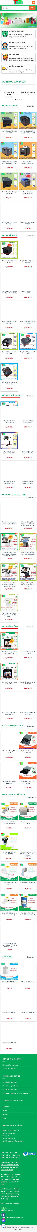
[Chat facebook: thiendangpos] (3, 1220)
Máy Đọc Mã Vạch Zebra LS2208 (27, 421)
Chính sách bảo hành (9, 1089)
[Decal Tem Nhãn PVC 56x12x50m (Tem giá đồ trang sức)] (28, 841)
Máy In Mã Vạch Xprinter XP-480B (28, 322)
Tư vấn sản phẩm (8, 1069)
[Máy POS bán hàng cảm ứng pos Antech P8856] (9, 511)
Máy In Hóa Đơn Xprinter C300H (28, 192)
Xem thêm (30, 106)
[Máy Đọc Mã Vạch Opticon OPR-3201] (9, 440)
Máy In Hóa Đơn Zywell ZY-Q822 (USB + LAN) (27, 132)
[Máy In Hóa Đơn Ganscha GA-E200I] (28, 150)
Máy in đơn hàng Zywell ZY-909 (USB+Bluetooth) (9, 292)
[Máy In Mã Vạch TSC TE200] (28, 280)
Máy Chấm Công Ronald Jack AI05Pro (9, 683)
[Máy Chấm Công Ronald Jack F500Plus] (28, 671)
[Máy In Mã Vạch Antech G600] (28, 341)
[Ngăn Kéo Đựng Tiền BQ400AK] (28, 740)
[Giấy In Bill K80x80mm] (9, 1032)
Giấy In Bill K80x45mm (9, 1012)
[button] (34, 18)
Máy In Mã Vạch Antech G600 (27, 352)
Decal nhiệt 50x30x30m (27, 882)
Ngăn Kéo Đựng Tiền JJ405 (9, 751)
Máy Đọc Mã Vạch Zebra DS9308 (9, 421)
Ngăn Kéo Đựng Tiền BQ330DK (9, 782)
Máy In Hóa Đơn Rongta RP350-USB (9, 132)
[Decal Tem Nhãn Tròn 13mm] (28, 811)
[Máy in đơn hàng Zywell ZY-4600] (28, 250)
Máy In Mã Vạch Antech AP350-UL (9, 383)
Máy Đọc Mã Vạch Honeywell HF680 (27, 452)
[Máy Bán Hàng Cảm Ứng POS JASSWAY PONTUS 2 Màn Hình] (28, 511)
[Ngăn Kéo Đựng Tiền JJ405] (9, 740)
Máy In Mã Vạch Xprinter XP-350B (9, 352)
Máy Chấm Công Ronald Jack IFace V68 (9, 652)
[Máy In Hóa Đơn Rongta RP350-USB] (9, 120)
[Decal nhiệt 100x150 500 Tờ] (9, 872)
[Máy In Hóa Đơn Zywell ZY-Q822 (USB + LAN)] (28, 120)
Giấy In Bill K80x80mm (9, 1042)
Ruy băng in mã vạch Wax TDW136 (9, 853)
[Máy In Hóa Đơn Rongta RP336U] (28, 211)
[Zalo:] (3, 1226)
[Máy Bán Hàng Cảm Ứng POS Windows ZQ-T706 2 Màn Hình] (9, 541)
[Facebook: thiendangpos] (3, 1215)
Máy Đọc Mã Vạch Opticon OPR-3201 (9, 452)
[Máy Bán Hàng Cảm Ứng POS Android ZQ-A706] (28, 572)
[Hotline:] (3, 1209)
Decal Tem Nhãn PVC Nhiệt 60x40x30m (9, 822)
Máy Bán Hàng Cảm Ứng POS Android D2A (28, 553)
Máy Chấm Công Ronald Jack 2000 (27, 713)
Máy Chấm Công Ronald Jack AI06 (27, 652)
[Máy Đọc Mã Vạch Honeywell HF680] (28, 440)
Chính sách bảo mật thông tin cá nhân (15, 1093)
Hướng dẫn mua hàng (10, 1065)
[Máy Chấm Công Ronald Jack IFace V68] (9, 641)
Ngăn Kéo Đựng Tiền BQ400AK (27, 751)
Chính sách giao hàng (10, 1086)
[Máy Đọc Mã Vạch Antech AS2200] (9, 471)
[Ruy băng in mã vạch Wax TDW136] (9, 841)
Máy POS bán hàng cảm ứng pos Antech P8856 (9, 523)
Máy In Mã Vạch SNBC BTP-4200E (9, 322)
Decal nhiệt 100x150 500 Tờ (9, 883)
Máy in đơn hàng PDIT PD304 (9, 261)
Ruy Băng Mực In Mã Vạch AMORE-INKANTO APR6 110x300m (9, 945)
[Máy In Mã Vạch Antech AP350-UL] (9, 371)
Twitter (4, 1110)
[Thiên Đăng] (17, 2)
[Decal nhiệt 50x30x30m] (28, 872)
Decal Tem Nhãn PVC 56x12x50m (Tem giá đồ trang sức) (27, 854)
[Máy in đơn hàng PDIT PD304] (9, 250)
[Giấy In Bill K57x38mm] (9, 971)
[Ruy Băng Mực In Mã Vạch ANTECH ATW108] (28, 902)
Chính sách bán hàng (9, 1082)
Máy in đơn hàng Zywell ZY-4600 (27, 261)
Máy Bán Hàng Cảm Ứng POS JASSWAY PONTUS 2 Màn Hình (27, 523)
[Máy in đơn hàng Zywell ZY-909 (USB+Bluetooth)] (9, 280)
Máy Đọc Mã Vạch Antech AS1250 (27, 482)
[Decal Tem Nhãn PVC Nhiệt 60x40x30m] (9, 811)
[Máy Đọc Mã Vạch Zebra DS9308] (9, 410)
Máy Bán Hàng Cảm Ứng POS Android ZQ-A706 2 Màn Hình (9, 584)
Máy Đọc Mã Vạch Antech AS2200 (9, 482)
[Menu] (2, 2)
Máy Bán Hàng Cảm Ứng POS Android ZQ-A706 (28, 584)
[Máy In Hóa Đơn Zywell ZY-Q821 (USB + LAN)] (9, 150)
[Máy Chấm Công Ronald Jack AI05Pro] (9, 671)
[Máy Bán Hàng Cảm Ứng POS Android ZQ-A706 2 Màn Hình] (9, 572)
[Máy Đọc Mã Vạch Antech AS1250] (28, 471)
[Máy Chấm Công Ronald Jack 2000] (28, 702)
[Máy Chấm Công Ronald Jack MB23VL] (9, 702)
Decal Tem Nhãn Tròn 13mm (28, 822)
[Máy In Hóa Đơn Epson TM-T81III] (9, 211)
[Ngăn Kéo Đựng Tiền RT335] (28, 770)
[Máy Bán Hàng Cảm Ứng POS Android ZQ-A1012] (9, 602)
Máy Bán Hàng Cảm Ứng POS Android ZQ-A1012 (9, 614)
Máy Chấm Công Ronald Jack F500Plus (27, 683)
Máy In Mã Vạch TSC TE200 (27, 292)
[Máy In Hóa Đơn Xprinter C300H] (28, 181)
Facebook (5, 1107)
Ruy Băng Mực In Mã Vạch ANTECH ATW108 (27, 914)
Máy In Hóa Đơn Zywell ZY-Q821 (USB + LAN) (9, 162)
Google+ (5, 1114)
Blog (4, 1118)
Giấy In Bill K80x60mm (28, 1012)
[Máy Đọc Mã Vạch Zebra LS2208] (28, 410)
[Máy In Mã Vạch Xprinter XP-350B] (9, 341)
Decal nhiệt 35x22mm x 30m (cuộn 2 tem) (9, 914)
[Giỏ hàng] (33, 2)
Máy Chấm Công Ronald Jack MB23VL (9, 713)
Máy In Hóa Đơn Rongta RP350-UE (9, 192)
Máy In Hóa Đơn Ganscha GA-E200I (28, 162)
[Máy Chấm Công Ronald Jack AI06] (28, 641)
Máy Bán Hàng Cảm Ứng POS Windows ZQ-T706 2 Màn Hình (9, 554)
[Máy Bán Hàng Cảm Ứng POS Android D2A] (28, 541)
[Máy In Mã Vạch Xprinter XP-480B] (28, 311)
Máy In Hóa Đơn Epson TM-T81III (9, 223)
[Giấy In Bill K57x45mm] (28, 971)
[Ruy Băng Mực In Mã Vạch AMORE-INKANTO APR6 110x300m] (9, 933)
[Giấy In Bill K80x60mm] (28, 1001)
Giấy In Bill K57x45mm (28, 982)
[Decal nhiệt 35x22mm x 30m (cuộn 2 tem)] (9, 902)
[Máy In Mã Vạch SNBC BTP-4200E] (9, 311)
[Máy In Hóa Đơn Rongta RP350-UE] (9, 181)
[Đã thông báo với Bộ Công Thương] (29, 1154)
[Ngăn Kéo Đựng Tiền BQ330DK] (9, 770)
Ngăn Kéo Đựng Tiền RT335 (27, 782)
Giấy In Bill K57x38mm (9, 982)
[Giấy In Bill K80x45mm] (9, 1001)
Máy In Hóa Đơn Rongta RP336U (27, 223)
